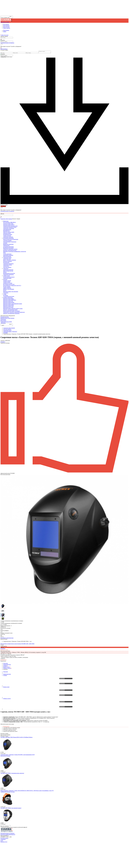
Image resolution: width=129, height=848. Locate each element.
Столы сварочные (7, 253)
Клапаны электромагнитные (9, 250)
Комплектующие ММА (8, 298)
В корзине (3, 648)
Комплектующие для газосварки (10, 291)
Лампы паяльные (7, 287)
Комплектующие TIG (8, 301)
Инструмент (3, 320)
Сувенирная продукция (8, 296)
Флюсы (5, 272)
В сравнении (3, 659)
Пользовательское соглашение (7, 833)
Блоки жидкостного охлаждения (10, 239)
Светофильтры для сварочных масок (11, 727)
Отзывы (5, 665)
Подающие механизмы (8, 238)
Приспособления (7, 256)
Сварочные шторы (7, 264)
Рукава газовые (6, 286)
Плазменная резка (5, 316)
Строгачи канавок (7, 240)
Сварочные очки (7, 258)
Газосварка (5, 292)
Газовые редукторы (7, 283)
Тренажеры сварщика (8, 255)
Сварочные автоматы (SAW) (9, 227)
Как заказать (6, 24)
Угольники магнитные (8, 246)
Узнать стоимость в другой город (8, 656)
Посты (4, 290)
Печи (4, 252)
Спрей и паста (6, 275)
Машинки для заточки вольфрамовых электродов (14, 251)
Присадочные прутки (8, 270)
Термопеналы (6, 245)
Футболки (5, 295)
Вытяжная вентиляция (8, 247)
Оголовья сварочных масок (9, 730)
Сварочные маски (7, 257)
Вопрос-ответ (6, 667)
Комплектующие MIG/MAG (9, 300)
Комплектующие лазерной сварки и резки (13, 308)
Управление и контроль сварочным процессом (14, 312)
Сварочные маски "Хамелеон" (10, 331)
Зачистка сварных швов (8, 232)
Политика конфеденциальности (8, 834)
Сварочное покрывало (8, 263)
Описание (5, 663)
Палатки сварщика (7, 261)
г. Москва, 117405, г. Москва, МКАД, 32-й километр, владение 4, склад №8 (28, 652)
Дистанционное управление (9, 241)
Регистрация (6, 30)
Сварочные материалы (8, 274)
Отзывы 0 (3, 341)
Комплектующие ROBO (8, 302)
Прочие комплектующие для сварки (11, 311)
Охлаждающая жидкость (8, 277)
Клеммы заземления (7, 297)
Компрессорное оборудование (7, 318)
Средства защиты (7, 267)
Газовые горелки (7, 280)
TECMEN (5, 332)
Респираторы (6, 262)
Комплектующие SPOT (8, 304)
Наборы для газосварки (8, 289)
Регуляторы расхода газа (8, 284)
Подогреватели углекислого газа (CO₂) (12, 285)
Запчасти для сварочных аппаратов (11, 313)
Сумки (4, 294)
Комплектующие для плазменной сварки (12, 303)
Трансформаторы (7, 229)
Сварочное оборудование (6, 218)
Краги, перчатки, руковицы (9, 260)
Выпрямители (6, 230)
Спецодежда (6, 266)
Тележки (5, 243)
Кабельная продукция (8, 307)
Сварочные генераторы (8, 228)
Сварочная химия (7, 278)
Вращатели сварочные (8, 244)
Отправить (3, 206)
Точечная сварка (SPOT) (8, 224)
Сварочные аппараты (8, 236)
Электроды (5, 268)
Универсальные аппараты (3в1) (10, 226)
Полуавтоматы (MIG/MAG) (9, 222)
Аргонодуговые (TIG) (8, 223)
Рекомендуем (6, 726)
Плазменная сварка (7, 234)
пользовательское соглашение (7, 42)
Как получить (6, 26)
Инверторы (5, 221)
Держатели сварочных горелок (10, 249)
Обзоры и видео (7, 668)
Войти (4, 31)
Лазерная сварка (7, 233)
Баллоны (5, 279)
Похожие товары (4, 736)
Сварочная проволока (8, 269)
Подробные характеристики (7, 637)
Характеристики (7, 664)
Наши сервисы (6, 28)
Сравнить (3, 658)
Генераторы (3, 319)
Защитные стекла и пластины (10, 728)
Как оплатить (6, 25)
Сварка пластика (7, 235)
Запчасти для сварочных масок (10, 309)
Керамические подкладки (9, 273)
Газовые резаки (6, 281)
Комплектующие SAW (8, 306)
